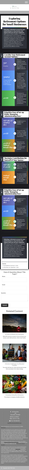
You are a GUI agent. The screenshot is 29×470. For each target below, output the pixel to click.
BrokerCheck (3, 427)
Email (3, 284)
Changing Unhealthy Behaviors (14, 395)
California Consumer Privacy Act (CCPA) (11, 442)
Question (3, 293)
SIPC (19, 449)
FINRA (17, 449)
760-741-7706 (15, 8)
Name (3, 276)
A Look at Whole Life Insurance (14, 334)
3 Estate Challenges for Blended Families (14, 364)
